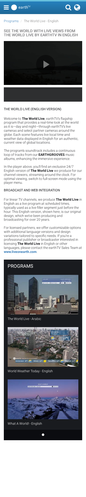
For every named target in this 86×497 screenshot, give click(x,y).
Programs (11, 21)
